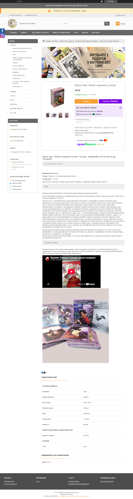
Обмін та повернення (61, 32)
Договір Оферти (73, 481)
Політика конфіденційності (82, 496)
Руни (14, 54)
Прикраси (16, 72)
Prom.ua (76, 492)
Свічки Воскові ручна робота (22, 48)
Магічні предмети (18, 66)
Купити (86, 101)
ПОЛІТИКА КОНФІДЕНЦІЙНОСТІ (78, 484)
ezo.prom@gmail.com (18, 180)
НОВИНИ (13, 91)
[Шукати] (107, 24)
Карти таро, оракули (67, 41)
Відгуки (85, 32)
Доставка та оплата (40, 32)
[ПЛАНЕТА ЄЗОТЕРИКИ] (12, 27)
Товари (23, 32)
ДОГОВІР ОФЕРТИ (16, 108)
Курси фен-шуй (9, 481)
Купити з (106, 101)
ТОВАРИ (13, 45)
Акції (37, 481)
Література (16, 78)
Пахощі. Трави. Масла (20, 69)
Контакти (96, 32)
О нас (76, 32)
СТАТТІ (12, 96)
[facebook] (42, 373)
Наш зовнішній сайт (107, 481)
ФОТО (12, 100)
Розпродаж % (17, 86)
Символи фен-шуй (19, 75)
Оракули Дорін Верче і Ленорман (86, 41)
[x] (45, 373)
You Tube (13, 113)
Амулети (15, 63)
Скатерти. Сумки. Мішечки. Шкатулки (21, 82)
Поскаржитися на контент (65, 496)
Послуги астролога (10, 484)
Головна (13, 32)
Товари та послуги (52, 41)
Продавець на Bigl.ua (66, 494)
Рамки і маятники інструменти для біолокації (22, 58)
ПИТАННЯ (13, 104)
